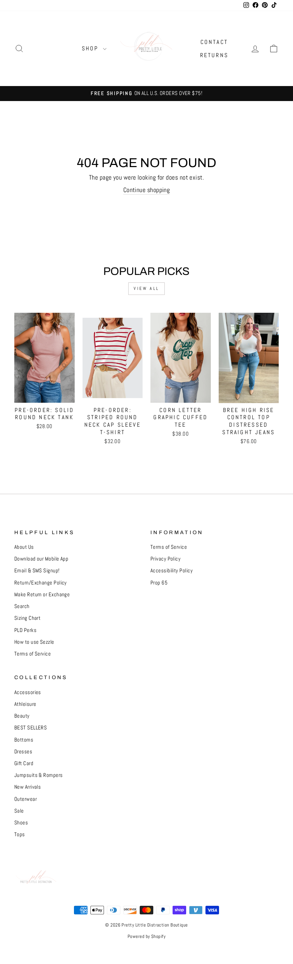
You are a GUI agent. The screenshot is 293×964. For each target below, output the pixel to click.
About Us (24, 547)
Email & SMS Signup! (37, 570)
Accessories (27, 692)
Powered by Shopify (146, 936)
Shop (91, 48)
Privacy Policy (165, 558)
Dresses (23, 751)
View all (146, 288)
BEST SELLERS (30, 727)
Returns (214, 55)
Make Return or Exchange (42, 594)
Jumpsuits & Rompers (38, 775)
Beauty (22, 715)
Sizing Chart (27, 618)
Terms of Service (32, 653)
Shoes (21, 822)
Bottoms (23, 739)
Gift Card (23, 763)
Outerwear (25, 799)
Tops (19, 834)
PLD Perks (25, 630)
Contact (214, 42)
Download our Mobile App (41, 558)
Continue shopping (146, 190)
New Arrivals (27, 786)
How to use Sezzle (34, 642)
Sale (19, 810)
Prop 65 (159, 582)
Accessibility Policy (171, 570)
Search (22, 606)
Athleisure (25, 704)
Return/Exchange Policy (40, 582)
